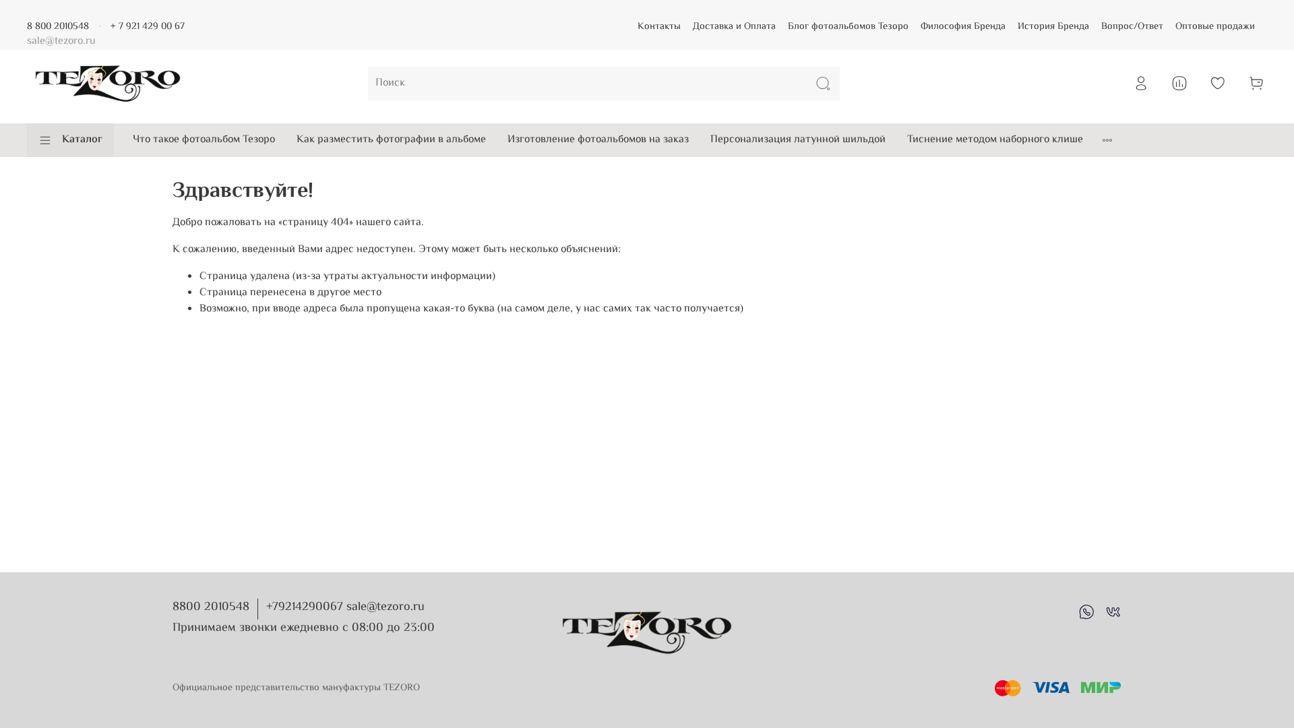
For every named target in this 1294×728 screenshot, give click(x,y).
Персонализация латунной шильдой (798, 139)
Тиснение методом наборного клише (995, 139)
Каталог (82, 139)
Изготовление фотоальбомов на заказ (598, 139)
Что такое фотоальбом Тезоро (204, 139)
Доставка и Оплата (734, 26)
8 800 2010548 (58, 26)
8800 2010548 (211, 607)
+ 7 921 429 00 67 (148, 26)
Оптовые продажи (1215, 26)
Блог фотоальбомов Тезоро (848, 26)
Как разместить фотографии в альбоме (391, 139)
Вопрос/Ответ (1132, 26)
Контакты (659, 26)
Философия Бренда (963, 26)
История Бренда (1053, 26)
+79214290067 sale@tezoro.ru (345, 607)
